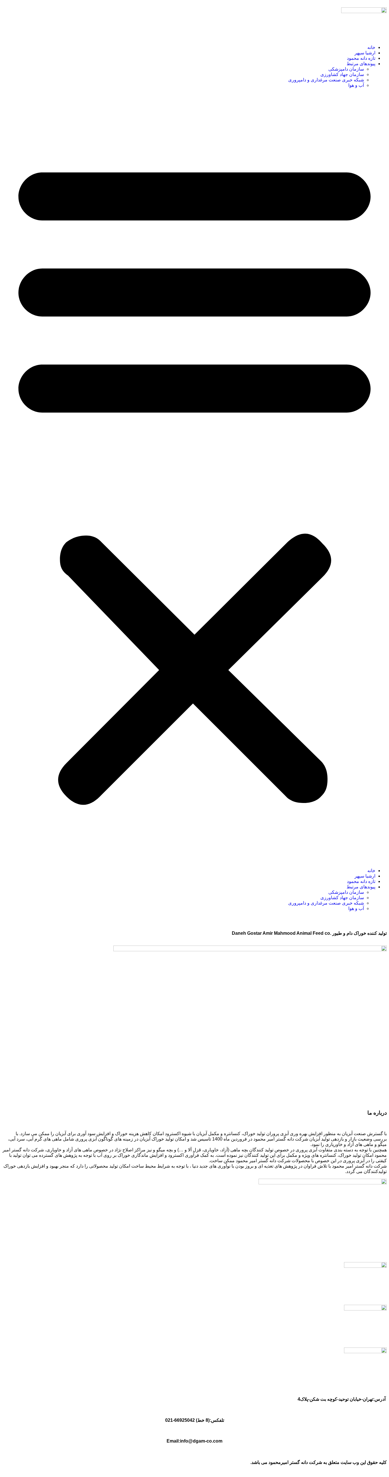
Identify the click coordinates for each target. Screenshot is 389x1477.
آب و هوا (356, 85)
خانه (371, 47)
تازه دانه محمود (361, 58)
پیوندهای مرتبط (361, 63)
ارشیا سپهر (365, 52)
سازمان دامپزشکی (346, 69)
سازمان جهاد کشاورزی (342, 74)
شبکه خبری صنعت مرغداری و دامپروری (326, 79)
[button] (194, 478)
